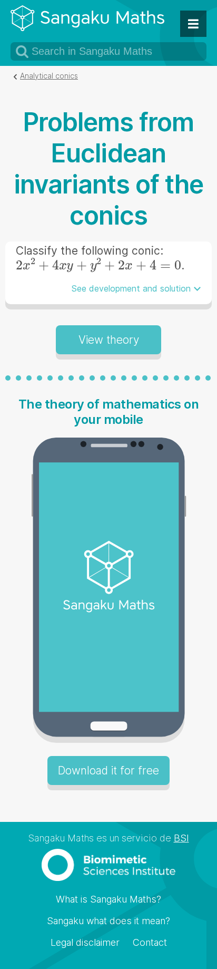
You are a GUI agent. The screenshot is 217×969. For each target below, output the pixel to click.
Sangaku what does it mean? (108, 920)
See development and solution (131, 288)
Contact (150, 942)
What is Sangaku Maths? (108, 899)
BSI (181, 838)
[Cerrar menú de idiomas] (193, 24)
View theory (108, 339)
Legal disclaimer (85, 942)
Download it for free (108, 770)
